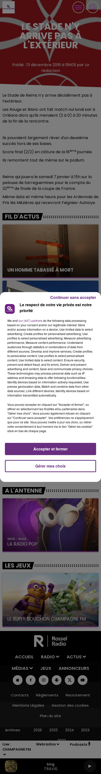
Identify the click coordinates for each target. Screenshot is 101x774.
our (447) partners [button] (30, 320)
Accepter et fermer (50, 449)
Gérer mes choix (50, 466)
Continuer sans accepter (73, 297)
